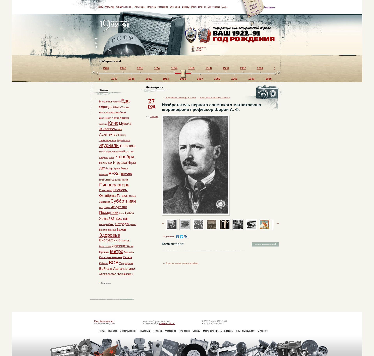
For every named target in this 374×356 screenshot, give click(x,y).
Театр (123, 135)
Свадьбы (103, 157)
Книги (119, 129)
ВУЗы (114, 173)
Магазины (105, 101)
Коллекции (140, 7)
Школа (126, 174)
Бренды (186, 7)
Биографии (108, 240)
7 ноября (124, 156)
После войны (107, 229)
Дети (103, 168)
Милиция (103, 174)
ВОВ (114, 262)
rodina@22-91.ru (167, 323)
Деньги (132, 224)
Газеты (126, 140)
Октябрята (107, 196)
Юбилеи (103, 263)
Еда (125, 100)
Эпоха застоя (107, 273)
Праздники (108, 212)
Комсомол (105, 190)
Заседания (104, 202)
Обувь (117, 107)
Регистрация (269, 7)
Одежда (105, 107)
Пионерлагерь (114, 184)
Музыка (125, 123)
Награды (103, 224)
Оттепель (124, 240)
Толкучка (151, 7)
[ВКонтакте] (178, 236)
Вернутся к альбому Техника (215, 97)
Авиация (103, 124)
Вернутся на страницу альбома (182, 263)
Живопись (107, 129)
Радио (120, 140)
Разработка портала (104, 321)
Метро (116, 251)
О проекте (263, 331)
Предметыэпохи (201, 48)
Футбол (129, 212)
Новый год (105, 162)
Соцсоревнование (110, 257)
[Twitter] (182, 236)
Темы (100, 7)
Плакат (123, 196)
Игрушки (120, 163)
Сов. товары (214, 7)
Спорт (110, 168)
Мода (124, 168)
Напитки (116, 102)
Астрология (117, 151)
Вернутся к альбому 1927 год (181, 97)
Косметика (104, 112)
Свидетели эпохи (124, 7)
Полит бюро (105, 151)
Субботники (123, 201)
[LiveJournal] (186, 236)
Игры (131, 163)
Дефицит (119, 246)
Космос (124, 117)
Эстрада (122, 224)
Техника (154, 116)
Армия (117, 168)
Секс (111, 224)
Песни (130, 246)
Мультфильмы (125, 274)
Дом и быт (129, 252)
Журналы (109, 145)
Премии (104, 252)
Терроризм (126, 263)
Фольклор (110, 7)
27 (151, 103)
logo (115, 25)
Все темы (106, 283)
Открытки (119, 218)
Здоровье (109, 235)
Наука (115, 117)
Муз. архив (175, 7)
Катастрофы (105, 246)
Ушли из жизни (120, 180)
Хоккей (104, 219)
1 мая (111, 157)
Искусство (118, 207)
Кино (113, 123)
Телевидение (107, 140)
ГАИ (101, 207)
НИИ (101, 180)
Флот (121, 213)
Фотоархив (162, 7)
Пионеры (120, 190)
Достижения (105, 118)
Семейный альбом (245, 331)
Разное (127, 257)
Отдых (132, 196)
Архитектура (109, 134)
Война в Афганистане (117, 269)
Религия (128, 151)
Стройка (108, 180)
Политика (128, 146)
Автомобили (118, 112)
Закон (121, 229)
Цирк (107, 207)
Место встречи (198, 7)
